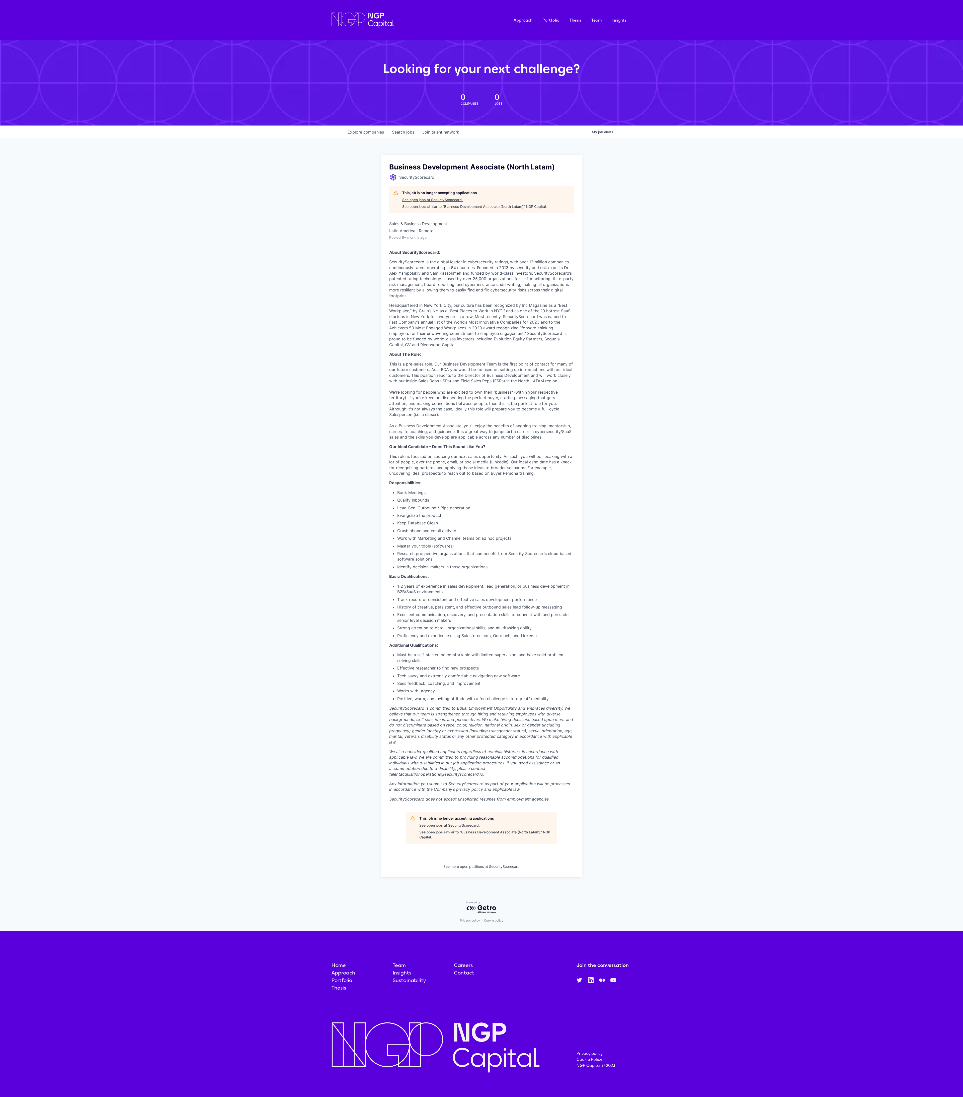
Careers (463, 965)
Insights (619, 20)
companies (366, 132)
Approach (523, 20)
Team (596, 20)
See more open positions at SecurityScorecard (481, 866)
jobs (403, 132)
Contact (464, 972)
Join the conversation (603, 965)
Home (339, 965)
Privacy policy (470, 920)
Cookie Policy (589, 1059)
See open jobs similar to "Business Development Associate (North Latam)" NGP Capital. (474, 206)
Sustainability (409, 980)
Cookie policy (493, 920)
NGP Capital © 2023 (596, 1065)
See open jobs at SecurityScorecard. (432, 200)
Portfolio (550, 20)
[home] (388, 20)
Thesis (575, 20)
